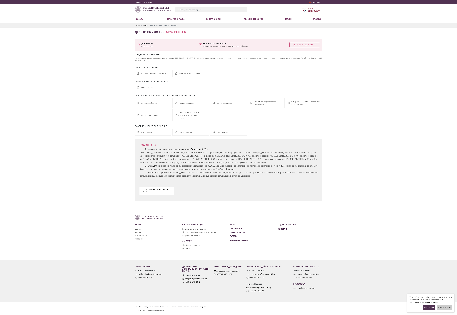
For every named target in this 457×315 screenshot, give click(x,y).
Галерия (233, 236)
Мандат (138, 232)
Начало (137, 25)
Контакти (139, 2)
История (139, 239)
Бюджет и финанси (287, 225)
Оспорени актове (214, 19)
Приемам (429, 308)
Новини (288, 19)
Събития (317, 19)
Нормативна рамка (175, 19)
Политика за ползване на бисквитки (149, 310)
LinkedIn (149, 2)
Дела (145, 25)
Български (315, 2)
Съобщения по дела (253, 19)
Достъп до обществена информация (199, 232)
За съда (140, 19)
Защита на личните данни (194, 229)
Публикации (236, 228)
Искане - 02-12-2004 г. (305, 45)
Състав (138, 229)
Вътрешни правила (191, 235)
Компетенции (141, 235)
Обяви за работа (237, 232)
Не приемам (444, 308)
